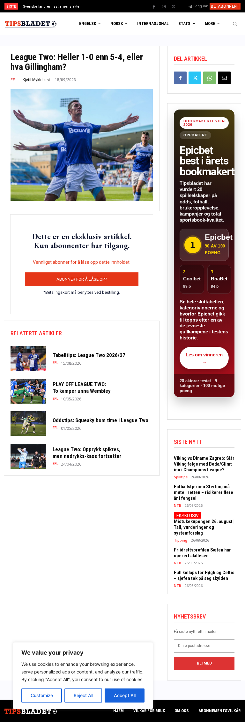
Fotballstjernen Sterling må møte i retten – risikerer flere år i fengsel (203, 492)
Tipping (181, 540)
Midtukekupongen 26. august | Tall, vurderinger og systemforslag (204, 527)
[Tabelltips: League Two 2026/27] (28, 358)
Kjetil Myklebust (36, 80)
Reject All (83, 695)
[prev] (124, 6)
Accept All (125, 695)
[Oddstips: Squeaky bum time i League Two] (28, 423)
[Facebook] (154, 7)
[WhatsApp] (209, 78)
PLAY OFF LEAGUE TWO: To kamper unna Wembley (83, 387)
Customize (42, 695)
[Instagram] (164, 7)
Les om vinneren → (204, 358)
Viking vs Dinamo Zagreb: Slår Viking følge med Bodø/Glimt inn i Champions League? (204, 464)
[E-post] (224, 78)
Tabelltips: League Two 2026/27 (89, 355)
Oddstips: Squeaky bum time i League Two (102, 420)
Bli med (204, 663)
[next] (134, 6)
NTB (177, 505)
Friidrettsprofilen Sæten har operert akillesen (202, 553)
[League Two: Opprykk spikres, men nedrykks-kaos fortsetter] (28, 456)
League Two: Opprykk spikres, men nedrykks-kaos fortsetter (87, 452)
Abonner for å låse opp (81, 279)
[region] (83, 675)
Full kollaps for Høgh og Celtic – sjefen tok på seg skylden (204, 575)
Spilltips (181, 477)
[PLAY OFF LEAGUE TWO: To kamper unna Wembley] (28, 391)
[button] (234, 23)
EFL (14, 80)
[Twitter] (173, 7)
